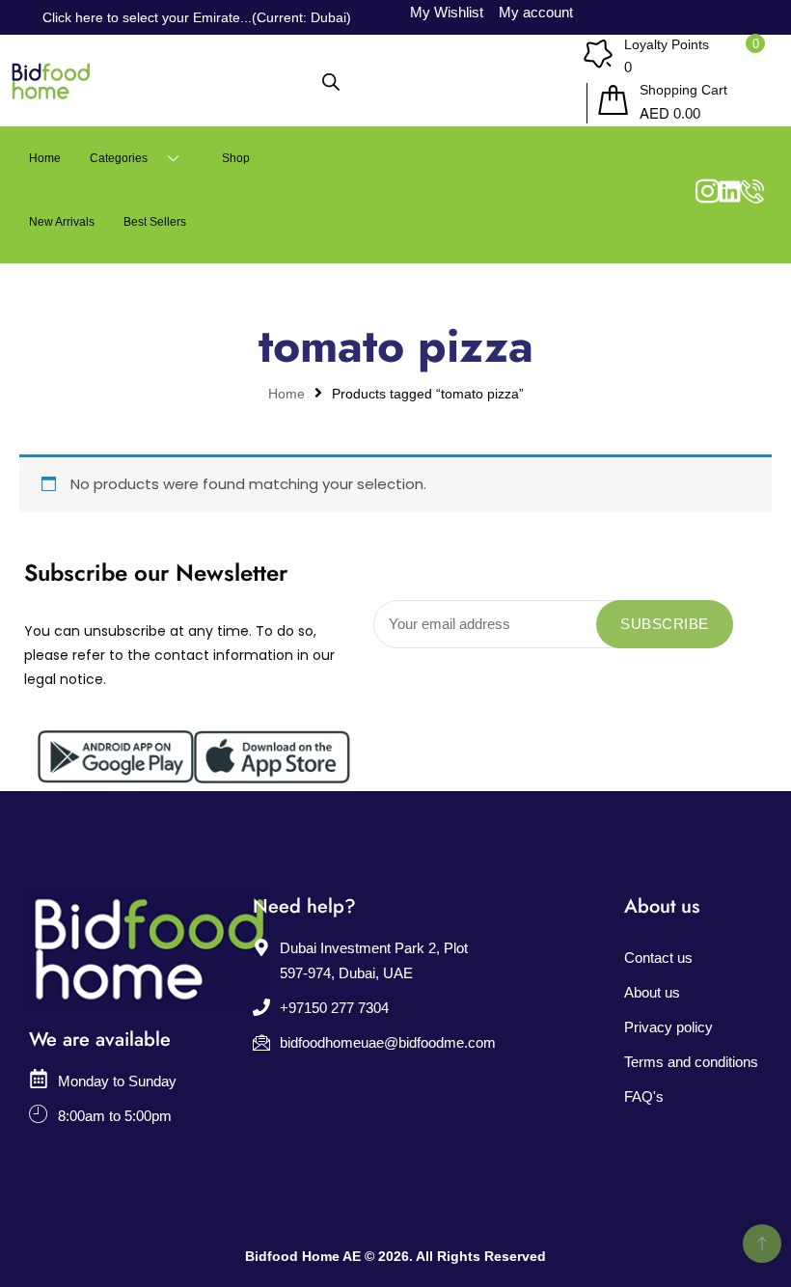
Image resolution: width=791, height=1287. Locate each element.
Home (45, 158)
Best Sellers (154, 222)
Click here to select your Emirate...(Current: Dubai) (196, 17)
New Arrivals (62, 222)
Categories (119, 158)
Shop (236, 158)
